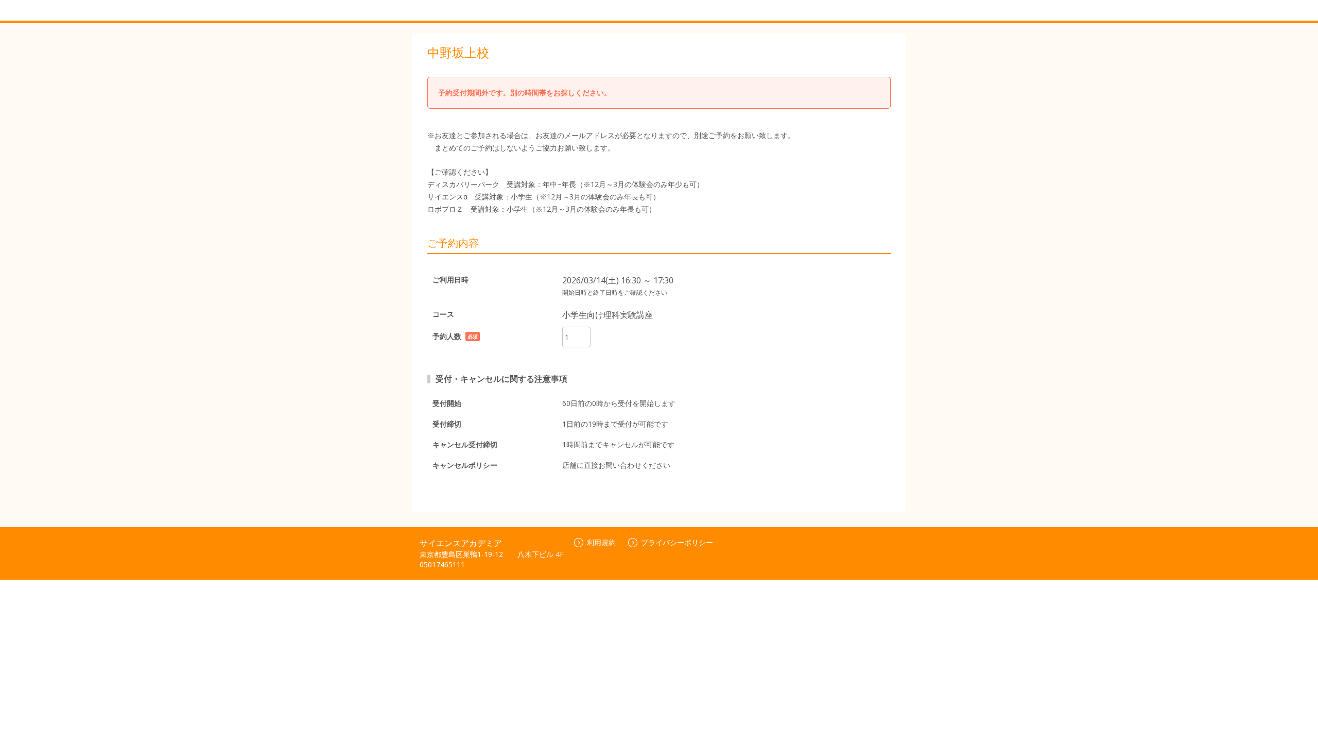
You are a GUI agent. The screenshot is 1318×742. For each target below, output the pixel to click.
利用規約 (601, 542)
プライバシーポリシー (677, 542)
